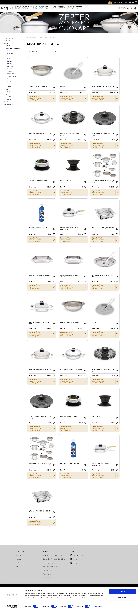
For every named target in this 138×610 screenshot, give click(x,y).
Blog (16, 566)
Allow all (122, 591)
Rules (45, 551)
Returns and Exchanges (50, 566)
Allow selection (122, 597)
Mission (18, 559)
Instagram (76, 563)
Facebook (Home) (78, 555)
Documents (47, 578)
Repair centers (47, 574)
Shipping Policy (48, 563)
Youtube (75, 559)
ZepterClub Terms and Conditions (54, 559)
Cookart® (33, 37)
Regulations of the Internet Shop (53, 555)
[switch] (54, 606)
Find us (74, 551)
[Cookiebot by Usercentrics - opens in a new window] (12, 606)
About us (18, 555)
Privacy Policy (47, 570)
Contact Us (19, 563)
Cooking (40, 37)
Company (19, 551)
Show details (98, 606)
